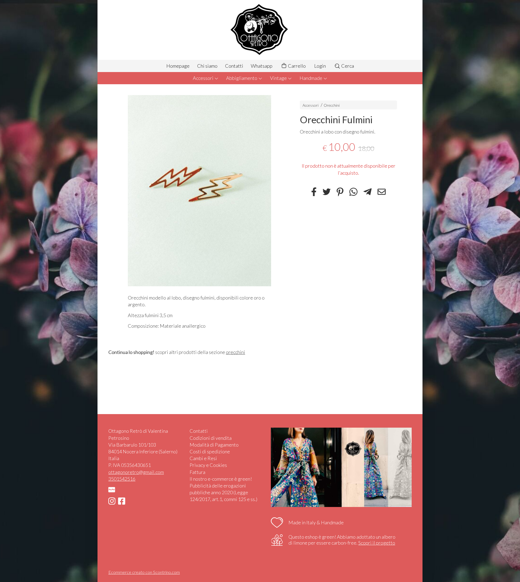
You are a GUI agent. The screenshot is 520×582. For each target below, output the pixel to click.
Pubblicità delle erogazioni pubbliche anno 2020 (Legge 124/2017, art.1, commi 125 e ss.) (223, 492)
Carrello (296, 66)
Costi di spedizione (210, 451)
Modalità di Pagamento (214, 445)
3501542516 (121, 479)
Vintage (279, 78)
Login (320, 66)
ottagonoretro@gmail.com (136, 472)
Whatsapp (261, 66)
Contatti (234, 66)
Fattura (197, 472)
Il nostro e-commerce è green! (221, 479)
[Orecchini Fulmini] (199, 190)
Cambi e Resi (203, 458)
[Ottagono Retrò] (260, 30)
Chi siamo (207, 66)
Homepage (178, 66)
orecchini (235, 352)
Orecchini (332, 105)
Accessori (203, 78)
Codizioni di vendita (211, 438)
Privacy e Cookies (208, 465)
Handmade (311, 78)
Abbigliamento (242, 78)
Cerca (347, 66)
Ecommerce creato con (144, 572)
